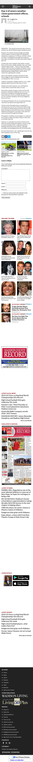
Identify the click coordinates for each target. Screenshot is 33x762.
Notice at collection (17, 760)
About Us (6, 709)
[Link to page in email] (2, 136)
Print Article (27, 136)
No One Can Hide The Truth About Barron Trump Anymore (20, 319)
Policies (6, 717)
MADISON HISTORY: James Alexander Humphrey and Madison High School (16, 417)
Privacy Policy (7, 752)
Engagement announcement (11, 732)
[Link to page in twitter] (9, 136)
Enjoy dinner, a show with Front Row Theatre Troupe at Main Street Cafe (15, 516)
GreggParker (13, 19)
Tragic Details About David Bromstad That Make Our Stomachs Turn (21, 309)
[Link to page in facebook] (6, 136)
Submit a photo (8, 724)
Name (3, 183)
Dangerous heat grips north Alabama (15, 512)
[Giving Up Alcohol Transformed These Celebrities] (24, 268)
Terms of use (7, 719)
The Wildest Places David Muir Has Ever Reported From (24, 237)
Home (5, 672)
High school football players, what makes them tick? (14, 625)
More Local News (26, 420)
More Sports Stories (25, 635)
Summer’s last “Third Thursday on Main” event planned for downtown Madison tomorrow (15, 407)
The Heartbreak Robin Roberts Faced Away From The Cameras (8, 298)
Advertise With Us (8, 714)
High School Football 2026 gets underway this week (24, 154)
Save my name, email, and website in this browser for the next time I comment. (14, 193)
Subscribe (6, 712)
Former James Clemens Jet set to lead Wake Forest (16, 632)
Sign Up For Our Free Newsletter (12, 737)
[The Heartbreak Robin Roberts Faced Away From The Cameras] (8, 288)
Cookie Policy (16, 752)
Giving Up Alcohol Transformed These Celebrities (22, 278)
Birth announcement (9, 727)
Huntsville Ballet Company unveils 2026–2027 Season (14, 412)
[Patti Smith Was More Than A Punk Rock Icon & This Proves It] (8, 268)
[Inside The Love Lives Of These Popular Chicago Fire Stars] (24, 248)
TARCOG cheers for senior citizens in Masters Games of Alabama (15, 509)
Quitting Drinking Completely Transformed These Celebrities (8, 258)
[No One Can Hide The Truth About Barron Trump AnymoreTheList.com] (5, 317)
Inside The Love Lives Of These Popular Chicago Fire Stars (23, 258)
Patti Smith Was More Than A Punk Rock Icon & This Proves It (8, 278)
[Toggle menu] (3, 6)
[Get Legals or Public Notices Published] (14, 367)
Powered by (23, 304)
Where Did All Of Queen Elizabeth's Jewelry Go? (8, 236)
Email (3, 186)
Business (6, 687)
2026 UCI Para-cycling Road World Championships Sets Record (7, 155)
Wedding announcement (10, 734)
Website (3, 189)
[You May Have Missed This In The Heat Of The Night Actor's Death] (24, 288)
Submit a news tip (8, 722)
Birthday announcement (10, 729)
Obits (5, 685)
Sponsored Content (9, 690)
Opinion (6, 680)
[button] (29, 6)
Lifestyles (6, 682)
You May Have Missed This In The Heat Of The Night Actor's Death (24, 298)
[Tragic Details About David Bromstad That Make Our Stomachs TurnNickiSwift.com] (5, 308)
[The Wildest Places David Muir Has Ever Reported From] (24, 227)
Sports (5, 677)
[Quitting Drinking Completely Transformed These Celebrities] (8, 248)
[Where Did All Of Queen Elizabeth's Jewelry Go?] (8, 227)
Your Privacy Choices (22, 757)
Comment (4, 168)
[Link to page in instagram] (9, 743)
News (5, 675)
